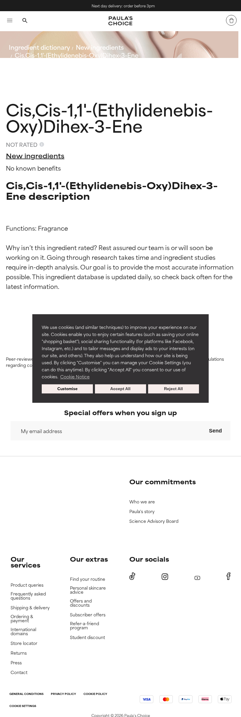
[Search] (25, 21)
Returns (19, 653)
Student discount (87, 637)
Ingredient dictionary (39, 47)
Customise (67, 389)
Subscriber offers (88, 615)
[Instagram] (165, 576)
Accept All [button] (120, 389)
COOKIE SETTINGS (22, 706)
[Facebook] (228, 576)
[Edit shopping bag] (231, 20)
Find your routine (87, 579)
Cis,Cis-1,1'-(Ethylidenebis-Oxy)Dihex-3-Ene (76, 55)
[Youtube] (197, 576)
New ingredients (100, 47)
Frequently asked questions (28, 596)
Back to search (35, 69)
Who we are (142, 502)
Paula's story (142, 511)
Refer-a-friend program (84, 625)
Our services (25, 562)
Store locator (24, 643)
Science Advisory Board (153, 521)
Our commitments (162, 481)
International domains (23, 631)
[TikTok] (132, 576)
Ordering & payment (22, 618)
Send (215, 431)
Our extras (89, 559)
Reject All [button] (173, 389)
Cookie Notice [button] (75, 376)
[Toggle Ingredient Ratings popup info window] (41, 144)
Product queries (27, 585)
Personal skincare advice (88, 590)
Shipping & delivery (30, 607)
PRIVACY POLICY (63, 694)
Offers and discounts (81, 603)
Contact (19, 672)
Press (16, 663)
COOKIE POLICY (95, 694)
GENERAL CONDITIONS (26, 694)
